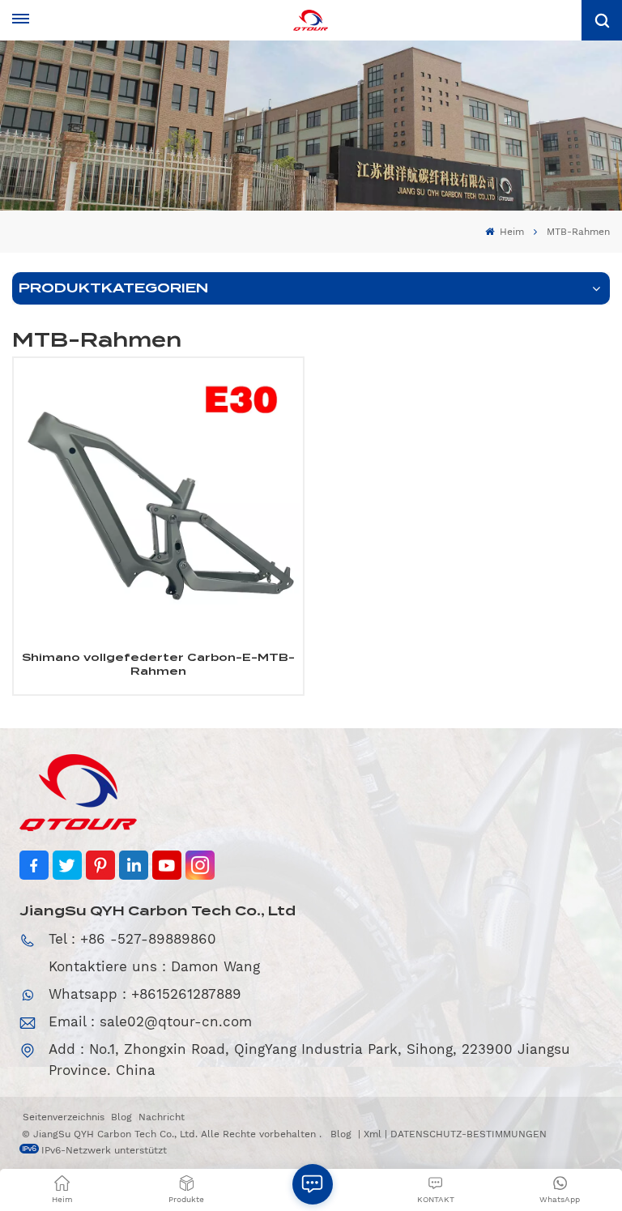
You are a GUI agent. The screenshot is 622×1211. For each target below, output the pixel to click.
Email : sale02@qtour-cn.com (150, 1021)
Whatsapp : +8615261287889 (145, 994)
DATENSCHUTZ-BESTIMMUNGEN (468, 1134)
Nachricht (161, 1117)
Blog (121, 1117)
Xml (372, 1134)
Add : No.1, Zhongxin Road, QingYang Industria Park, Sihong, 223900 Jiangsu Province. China (309, 1059)
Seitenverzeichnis (63, 1117)
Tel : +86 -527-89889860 (132, 939)
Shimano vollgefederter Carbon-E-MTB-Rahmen (158, 664)
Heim (510, 231)
